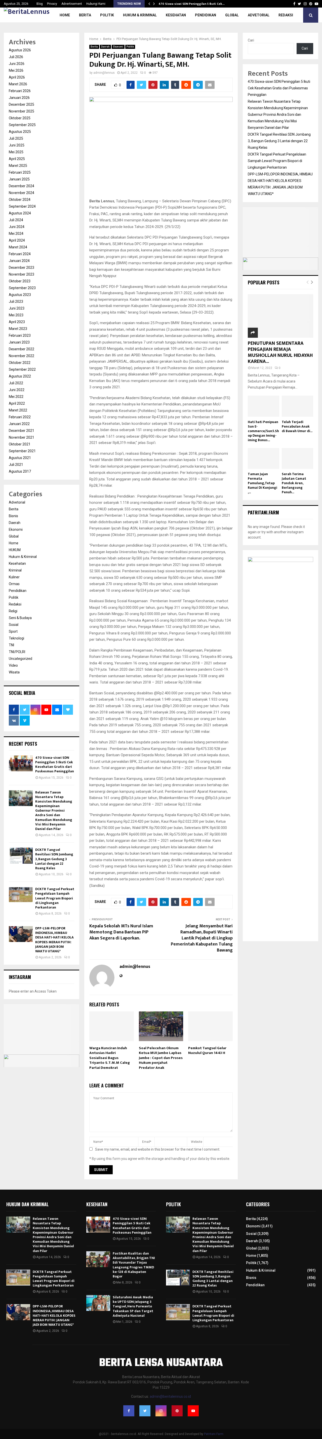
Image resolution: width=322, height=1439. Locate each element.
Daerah (105, 46)
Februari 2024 (20, 254)
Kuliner (14, 577)
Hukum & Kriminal (140, 15)
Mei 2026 (16, 70)
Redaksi (15, 604)
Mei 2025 (16, 152)
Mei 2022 (16, 397)
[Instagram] (161, 1410)
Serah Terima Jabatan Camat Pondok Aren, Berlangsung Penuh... (294, 483)
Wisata (14, 672)
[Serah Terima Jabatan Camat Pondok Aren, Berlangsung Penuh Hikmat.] (297, 458)
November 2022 (21, 356)
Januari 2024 (19, 261)
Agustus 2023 (20, 295)
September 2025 (22, 125)
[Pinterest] (177, 1410)
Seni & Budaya (20, 618)
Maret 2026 (18, 84)
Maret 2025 (18, 166)
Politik (107, 15)
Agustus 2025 (20, 132)
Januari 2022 (19, 424)
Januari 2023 (19, 342)
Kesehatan (176, 15)
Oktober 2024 (19, 200)
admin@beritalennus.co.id (170, 1396)
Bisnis (13, 516)
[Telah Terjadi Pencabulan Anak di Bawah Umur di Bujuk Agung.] (297, 406)
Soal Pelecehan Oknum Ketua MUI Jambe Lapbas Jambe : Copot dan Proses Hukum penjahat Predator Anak (161, 1058)
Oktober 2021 (19, 444)
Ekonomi (118, 46)
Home (65, 15)
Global (232, 15)
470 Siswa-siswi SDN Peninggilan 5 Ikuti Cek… (191, 3)
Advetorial (258, 15)
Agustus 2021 (20, 458)
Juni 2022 (16, 390)
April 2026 (17, 77)
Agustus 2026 (20, 50)
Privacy (52, 4)
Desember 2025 (21, 104)
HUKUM (15, 550)
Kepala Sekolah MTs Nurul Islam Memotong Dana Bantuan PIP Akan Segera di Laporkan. (121, 932)
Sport (13, 631)
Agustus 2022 (20, 376)
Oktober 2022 (19, 363)
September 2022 (22, 369)
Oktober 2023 (19, 281)
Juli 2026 (16, 57)
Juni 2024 (16, 227)
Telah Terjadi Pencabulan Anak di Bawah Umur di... (297, 426)
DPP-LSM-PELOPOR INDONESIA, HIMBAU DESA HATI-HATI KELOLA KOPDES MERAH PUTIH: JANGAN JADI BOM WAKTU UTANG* (54, 939)
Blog (39, 4)
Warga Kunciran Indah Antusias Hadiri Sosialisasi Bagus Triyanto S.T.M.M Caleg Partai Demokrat (109, 1058)
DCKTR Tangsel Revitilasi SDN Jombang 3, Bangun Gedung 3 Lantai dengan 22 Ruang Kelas (54, 859)
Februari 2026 (20, 91)
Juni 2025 (16, 145)
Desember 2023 (21, 268)
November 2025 (21, 111)
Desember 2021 (21, 431)
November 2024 (21, 193)
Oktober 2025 (19, 118)
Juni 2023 (16, 308)
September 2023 (22, 288)
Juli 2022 (16, 383)
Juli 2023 (16, 301)
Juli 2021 (16, 465)
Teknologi (16, 638)
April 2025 (17, 159)
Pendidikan (205, 15)
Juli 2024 (16, 220)
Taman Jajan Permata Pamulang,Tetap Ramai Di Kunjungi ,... (262, 483)
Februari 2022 (20, 417)
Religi (13, 611)
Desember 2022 (21, 349)
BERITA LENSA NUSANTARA (161, 1363)
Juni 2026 (16, 64)
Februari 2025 (20, 172)
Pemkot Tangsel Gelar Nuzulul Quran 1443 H (207, 1050)
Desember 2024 (21, 186)
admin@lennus (104, 72)
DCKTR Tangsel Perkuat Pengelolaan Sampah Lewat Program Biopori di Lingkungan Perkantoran (54, 898)
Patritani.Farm (213, 1434)
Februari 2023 (20, 335)
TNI (11, 645)
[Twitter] (144, 1410)
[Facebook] (128, 1410)
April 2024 (17, 240)
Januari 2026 (19, 98)
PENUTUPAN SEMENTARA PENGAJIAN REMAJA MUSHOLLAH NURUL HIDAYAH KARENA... (280, 352)
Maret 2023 (18, 329)
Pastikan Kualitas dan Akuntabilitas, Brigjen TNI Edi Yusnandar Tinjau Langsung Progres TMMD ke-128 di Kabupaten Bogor (134, 1265)
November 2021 (21, 437)
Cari (251, 40)
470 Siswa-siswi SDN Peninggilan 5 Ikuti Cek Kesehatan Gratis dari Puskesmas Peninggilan (54, 764)
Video (13, 665)
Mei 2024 (16, 234)
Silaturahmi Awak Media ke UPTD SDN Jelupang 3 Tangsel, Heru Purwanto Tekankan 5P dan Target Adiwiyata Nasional (133, 1306)
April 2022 (17, 403)
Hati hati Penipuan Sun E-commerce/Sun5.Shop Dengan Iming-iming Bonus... (263, 431)
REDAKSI (285, 15)
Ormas (14, 584)
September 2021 (22, 451)
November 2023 (21, 274)
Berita (85, 15)
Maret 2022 (18, 410)
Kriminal (15, 570)
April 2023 (17, 322)
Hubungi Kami (95, 4)
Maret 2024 (18, 247)
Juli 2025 (16, 138)
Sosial (13, 625)
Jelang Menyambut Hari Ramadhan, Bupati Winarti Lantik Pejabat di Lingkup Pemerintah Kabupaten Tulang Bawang (202, 938)
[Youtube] (193, 1410)
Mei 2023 (16, 315)
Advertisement (71, 4)
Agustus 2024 (20, 213)
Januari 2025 (19, 179)
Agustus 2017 (20, 471)
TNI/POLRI (17, 652)
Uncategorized (20, 659)
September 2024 (22, 206)
